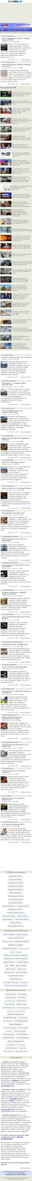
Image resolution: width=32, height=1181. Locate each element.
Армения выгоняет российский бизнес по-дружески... (21, 254)
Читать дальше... (25, 59)
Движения (15, 1080)
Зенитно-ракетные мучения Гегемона (13, 771)
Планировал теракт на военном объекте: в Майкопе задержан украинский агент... (21, 129)
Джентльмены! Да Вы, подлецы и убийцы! (16, 438)
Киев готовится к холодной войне (16, 488)
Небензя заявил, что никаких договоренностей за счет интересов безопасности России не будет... (21, 296)
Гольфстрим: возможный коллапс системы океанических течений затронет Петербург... (22, 329)
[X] (15, 1)
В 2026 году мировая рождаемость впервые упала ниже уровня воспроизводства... (22, 138)
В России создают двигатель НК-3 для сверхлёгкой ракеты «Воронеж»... (21, 154)
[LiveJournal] (17, 1)
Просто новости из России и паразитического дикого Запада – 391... (21, 102)
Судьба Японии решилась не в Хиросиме (15, 745)
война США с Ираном (19, 32)
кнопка (11, 1100)
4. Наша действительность (10, 536)
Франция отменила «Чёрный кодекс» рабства (14, 593)
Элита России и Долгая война (14, 667)
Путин (25, 30)
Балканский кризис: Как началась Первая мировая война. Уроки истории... (20, 279)
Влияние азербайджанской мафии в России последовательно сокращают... (21, 338)
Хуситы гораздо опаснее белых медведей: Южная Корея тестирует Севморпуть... (22, 321)
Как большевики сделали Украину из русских (16, 65)
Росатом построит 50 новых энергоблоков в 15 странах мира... (20, 313)
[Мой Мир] (13, 1)
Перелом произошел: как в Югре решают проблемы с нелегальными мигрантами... (21, 146)
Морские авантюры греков (13, 462)
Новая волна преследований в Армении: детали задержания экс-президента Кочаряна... (21, 246)
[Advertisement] (16, 12)
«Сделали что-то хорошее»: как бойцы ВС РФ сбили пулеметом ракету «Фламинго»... (22, 263)
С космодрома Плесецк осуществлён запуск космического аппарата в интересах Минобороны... (20, 346)
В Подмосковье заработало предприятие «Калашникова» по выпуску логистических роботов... (22, 121)
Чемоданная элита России (13, 513)
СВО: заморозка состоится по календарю (14, 539)
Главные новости (17, 28)
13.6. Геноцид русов (8, 36)
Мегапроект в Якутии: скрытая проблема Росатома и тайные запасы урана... (21, 94)
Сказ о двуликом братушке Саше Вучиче (16, 617)
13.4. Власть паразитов (9, 381)
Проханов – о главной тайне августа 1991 (14, 384)
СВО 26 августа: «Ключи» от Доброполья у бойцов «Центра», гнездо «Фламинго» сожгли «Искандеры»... (21, 179)
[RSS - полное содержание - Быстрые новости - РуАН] (15, 88)
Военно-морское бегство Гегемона (16, 357)
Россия (20, 30)
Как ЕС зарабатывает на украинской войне (12, 411)
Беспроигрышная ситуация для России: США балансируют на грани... (21, 271)
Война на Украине (5, 32)
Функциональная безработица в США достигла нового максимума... (22, 187)
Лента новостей (12, 30)
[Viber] (21, 1)
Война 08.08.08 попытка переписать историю (12, 718)
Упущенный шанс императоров (15, 644)
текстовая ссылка (16, 1098)
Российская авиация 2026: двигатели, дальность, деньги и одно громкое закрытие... (21, 196)
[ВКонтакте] (9, 1)
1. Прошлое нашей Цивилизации (12, 642)
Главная (9, 28)
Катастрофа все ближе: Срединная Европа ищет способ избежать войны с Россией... (20, 288)
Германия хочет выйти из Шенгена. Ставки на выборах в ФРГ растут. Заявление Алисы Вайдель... (21, 163)
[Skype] (19, 1)
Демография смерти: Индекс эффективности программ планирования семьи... (21, 304)
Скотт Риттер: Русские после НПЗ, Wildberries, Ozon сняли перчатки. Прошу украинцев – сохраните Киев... (21, 238)
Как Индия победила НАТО (13, 824)
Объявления (17, 1057)
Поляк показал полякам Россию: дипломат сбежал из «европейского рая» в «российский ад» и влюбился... (21, 204)
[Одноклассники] (11, 1)
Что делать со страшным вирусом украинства (16, 692)
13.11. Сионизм (6, 796)
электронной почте (7, 1086)
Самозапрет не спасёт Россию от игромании (16, 565)
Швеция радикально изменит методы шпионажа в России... (21, 229)
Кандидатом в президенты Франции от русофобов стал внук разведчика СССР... (21, 221)
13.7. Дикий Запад (7, 355)
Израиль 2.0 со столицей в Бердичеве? (13, 799)
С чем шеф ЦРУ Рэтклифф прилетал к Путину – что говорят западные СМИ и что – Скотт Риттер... (21, 171)
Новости (26, 28)
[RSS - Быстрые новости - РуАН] (13, 88)
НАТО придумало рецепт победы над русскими (16, 39)
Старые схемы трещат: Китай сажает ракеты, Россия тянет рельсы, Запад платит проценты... (21, 111)
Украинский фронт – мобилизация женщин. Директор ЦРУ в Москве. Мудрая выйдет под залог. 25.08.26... (20, 213)
